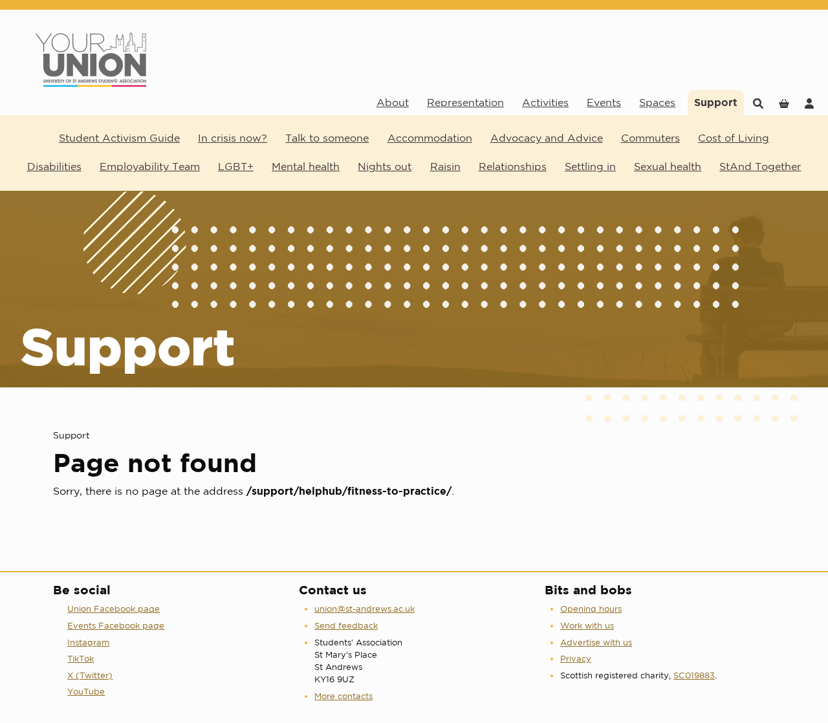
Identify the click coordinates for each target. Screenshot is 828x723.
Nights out (384, 166)
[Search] (758, 102)
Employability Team (150, 166)
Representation (465, 102)
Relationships (513, 166)
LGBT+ (236, 166)
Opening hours (591, 609)
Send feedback (346, 626)
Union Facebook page (113, 609)
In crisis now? (232, 138)
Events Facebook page (115, 626)
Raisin (445, 166)
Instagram (88, 642)
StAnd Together (760, 166)
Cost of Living (733, 138)
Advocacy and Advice (546, 138)
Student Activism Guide (119, 138)
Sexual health (667, 166)
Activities (545, 102)
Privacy (575, 659)
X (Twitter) (90, 675)
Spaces (657, 102)
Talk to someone (327, 138)
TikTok (80, 659)
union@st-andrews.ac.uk (364, 609)
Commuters (650, 138)
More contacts (343, 696)
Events (604, 102)
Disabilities (54, 166)
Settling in (590, 166)
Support (715, 102)
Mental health (306, 166)
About (392, 102)
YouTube (86, 691)
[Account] (809, 102)
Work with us (587, 626)
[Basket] (784, 102)
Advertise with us (596, 642)
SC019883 (694, 675)
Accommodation (429, 138)
